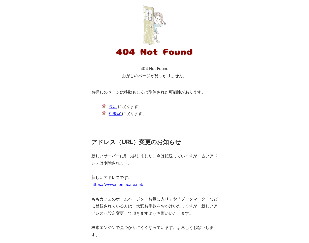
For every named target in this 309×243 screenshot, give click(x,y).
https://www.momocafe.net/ (117, 184)
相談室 (115, 113)
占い (113, 106)
